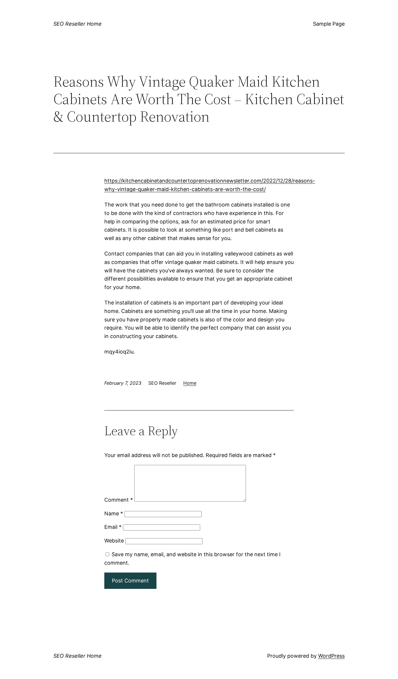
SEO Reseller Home (77, 24)
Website (114, 541)
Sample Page (329, 24)
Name (113, 513)
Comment (118, 500)
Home (189, 383)
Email (112, 527)
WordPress (331, 656)
